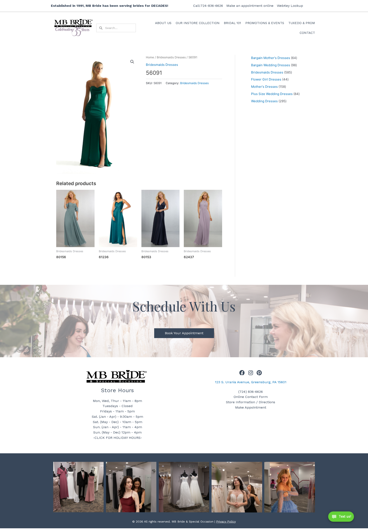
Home (150, 57)
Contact (307, 33)
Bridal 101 (232, 23)
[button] (132, 62)
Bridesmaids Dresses (171, 57)
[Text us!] (341, 518)
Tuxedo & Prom (301, 23)
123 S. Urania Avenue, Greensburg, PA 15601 (250, 382)
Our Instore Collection (198, 23)
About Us (163, 23)
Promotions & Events (264, 23)
